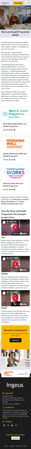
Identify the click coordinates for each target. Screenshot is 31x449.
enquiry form (6, 412)
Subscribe (15, 438)
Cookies (25, 446)
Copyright (12, 446)
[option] (15, 378)
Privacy (6, 446)
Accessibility (18, 446)
